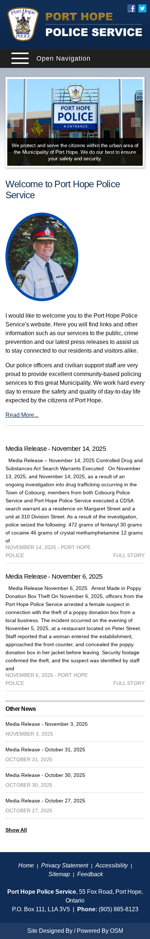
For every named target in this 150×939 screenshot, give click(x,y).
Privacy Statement (64, 865)
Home (26, 865)
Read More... (22, 415)
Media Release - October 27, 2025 (45, 801)
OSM (116, 931)
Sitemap (59, 874)
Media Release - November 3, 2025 (46, 724)
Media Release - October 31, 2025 (45, 749)
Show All (16, 830)
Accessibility (111, 865)
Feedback (90, 874)
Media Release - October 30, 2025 (45, 775)
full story (129, 555)
